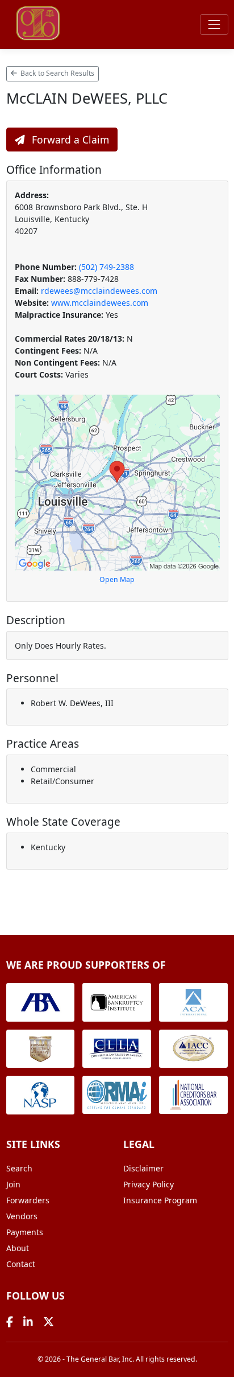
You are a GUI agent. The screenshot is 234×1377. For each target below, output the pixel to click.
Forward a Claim (69, 139)
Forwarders (27, 1200)
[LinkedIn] (28, 1321)
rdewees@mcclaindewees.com (99, 290)
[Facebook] (9, 1321)
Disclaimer (143, 1168)
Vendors (21, 1216)
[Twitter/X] (48, 1321)
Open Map (117, 579)
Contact (20, 1264)
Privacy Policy (148, 1184)
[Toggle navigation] (214, 24)
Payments (24, 1232)
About (17, 1248)
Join (13, 1184)
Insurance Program (160, 1200)
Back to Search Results (56, 73)
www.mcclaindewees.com (99, 302)
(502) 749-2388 (106, 266)
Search (19, 1168)
